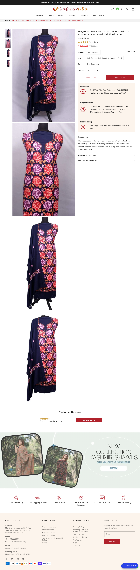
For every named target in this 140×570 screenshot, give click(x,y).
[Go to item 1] (8, 33)
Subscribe (112, 541)
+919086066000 (12, 539)
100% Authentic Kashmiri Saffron (52, 539)
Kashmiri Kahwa (48, 532)
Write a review (89, 420)
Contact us (77, 540)
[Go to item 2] (8, 43)
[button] (83, 42)
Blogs (83, 15)
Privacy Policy (78, 527)
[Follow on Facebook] (6, 559)
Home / (8, 21)
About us (76, 545)
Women (39, 15)
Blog (75, 543)
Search (45, 543)
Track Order (98, 15)
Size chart (131, 52)
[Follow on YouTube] (23, 559)
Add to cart (91, 78)
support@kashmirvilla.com (15, 548)
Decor (72, 15)
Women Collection (49, 527)
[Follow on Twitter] (12, 559)
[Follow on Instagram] (18, 559)
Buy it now (120, 78)
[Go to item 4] (8, 63)
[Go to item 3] (8, 53)
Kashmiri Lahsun (48, 535)
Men (50, 15)
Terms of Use (78, 534)
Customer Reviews (80, 537)
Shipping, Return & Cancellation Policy (80, 531)
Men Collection (48, 530)
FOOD (60, 15)
